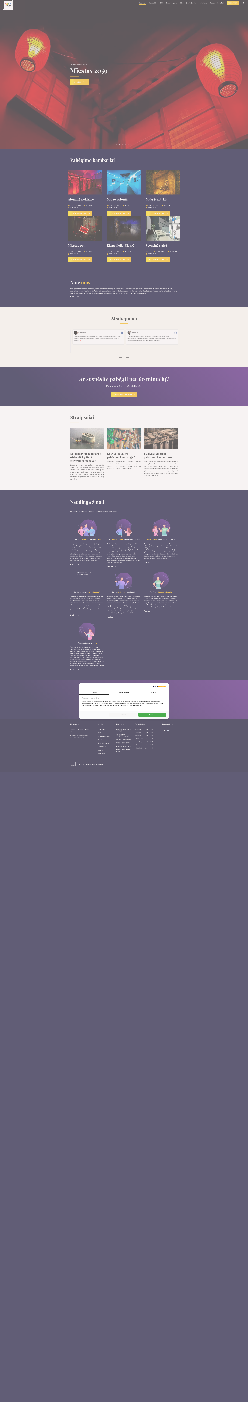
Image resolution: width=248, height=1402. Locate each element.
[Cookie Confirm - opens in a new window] (159, 686)
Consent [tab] (94, 692)
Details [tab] (153, 692)
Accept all (152, 715)
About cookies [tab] (124, 692)
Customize (123, 715)
